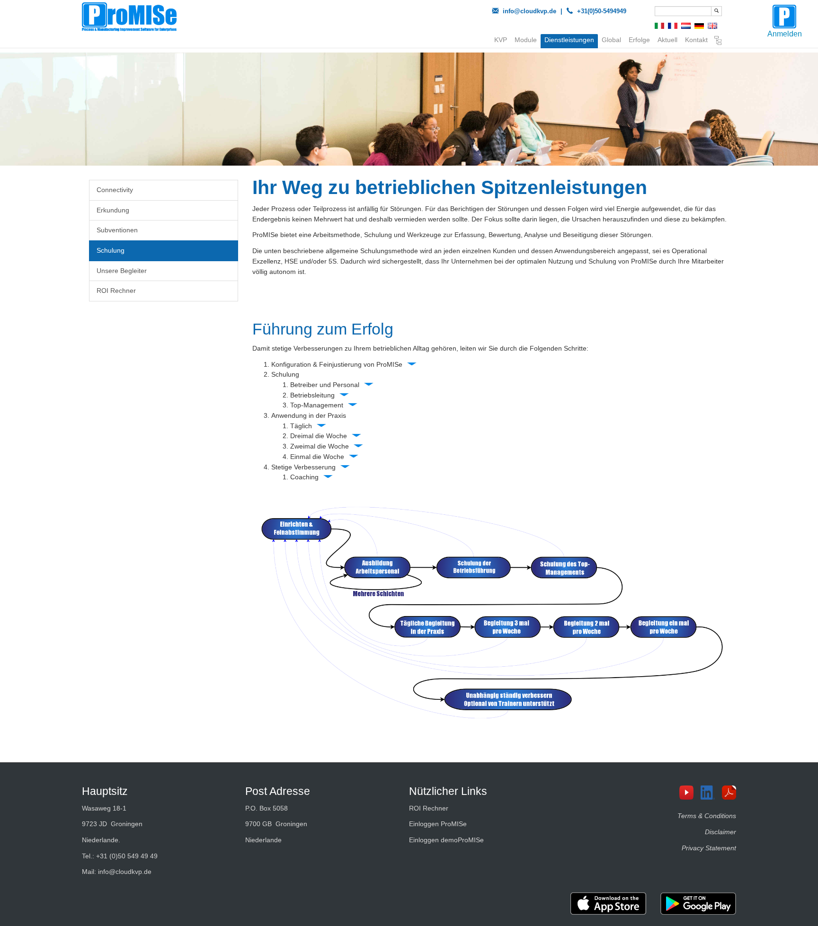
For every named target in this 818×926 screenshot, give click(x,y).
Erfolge (639, 40)
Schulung (110, 250)
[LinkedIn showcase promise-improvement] (711, 792)
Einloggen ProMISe (438, 824)
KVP (500, 40)
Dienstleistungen (569, 40)
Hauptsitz (105, 791)
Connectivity (115, 190)
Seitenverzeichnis (718, 41)
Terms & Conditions (706, 816)
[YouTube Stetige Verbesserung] (690, 792)
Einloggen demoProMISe (446, 840)
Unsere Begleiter (122, 270)
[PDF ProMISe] (732, 792)
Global (611, 40)
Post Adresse (277, 791)
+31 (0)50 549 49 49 (127, 856)
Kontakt (696, 40)
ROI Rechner (116, 290)
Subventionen (117, 230)
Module (526, 40)
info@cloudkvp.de (529, 11)
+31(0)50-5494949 (601, 11)
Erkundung (113, 210)
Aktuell (667, 40)
